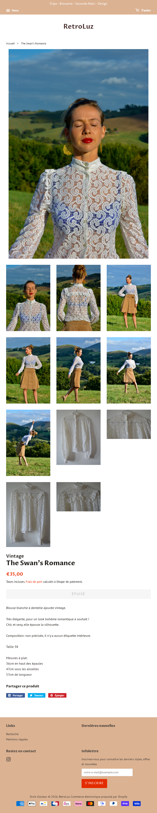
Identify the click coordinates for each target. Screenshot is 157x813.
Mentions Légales (17, 739)
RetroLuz (78, 26)
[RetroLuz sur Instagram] (8, 760)
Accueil (10, 43)
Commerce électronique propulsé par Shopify (99, 796)
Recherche (12, 734)
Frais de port (34, 582)
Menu (15, 10)
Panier (146, 10)
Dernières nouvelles (98, 726)
